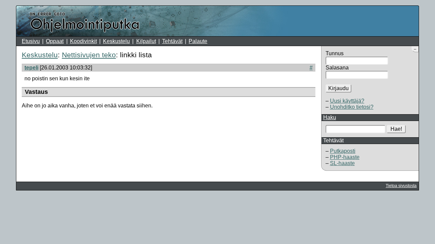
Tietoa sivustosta (401, 185)
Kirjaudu (338, 88)
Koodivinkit (83, 41)
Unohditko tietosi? (351, 107)
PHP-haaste (345, 157)
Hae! (396, 129)
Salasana (337, 67)
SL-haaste (342, 163)
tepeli (31, 67)
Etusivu (31, 41)
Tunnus (335, 53)
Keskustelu (116, 41)
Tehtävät (172, 41)
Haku (329, 117)
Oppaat (55, 41)
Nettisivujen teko (89, 55)
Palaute (198, 41)
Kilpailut (146, 41)
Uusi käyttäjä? (347, 101)
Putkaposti (342, 151)
